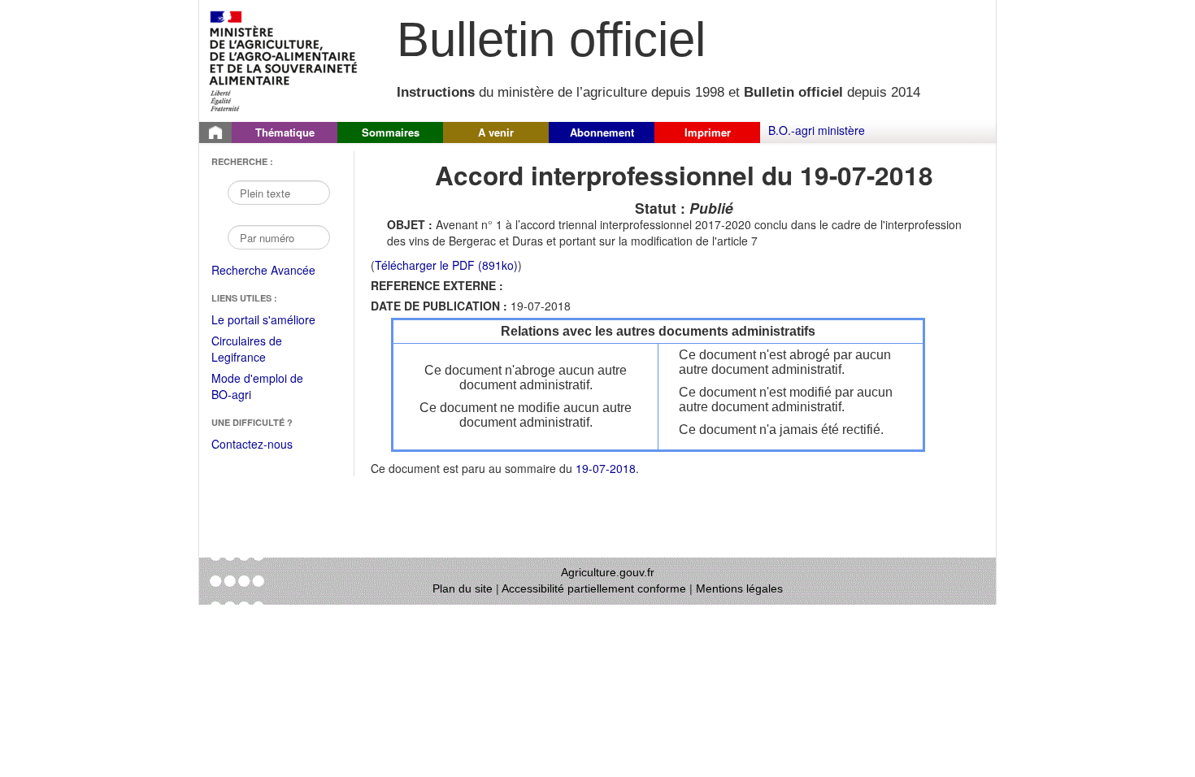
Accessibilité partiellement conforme (594, 588)
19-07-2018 (606, 468)
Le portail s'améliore (274, 320)
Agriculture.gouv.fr (607, 572)
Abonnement (602, 132)
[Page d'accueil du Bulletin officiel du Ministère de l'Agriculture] (215, 132)
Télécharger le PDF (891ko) (446, 265)
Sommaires (390, 132)
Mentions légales (739, 588)
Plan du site (462, 588)
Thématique (285, 132)
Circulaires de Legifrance (259, 349)
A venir (496, 132)
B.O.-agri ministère (816, 130)
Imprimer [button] (707, 132)
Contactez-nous (252, 444)
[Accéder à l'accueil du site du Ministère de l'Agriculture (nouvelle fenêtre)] (284, 59)
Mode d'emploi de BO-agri (257, 387)
